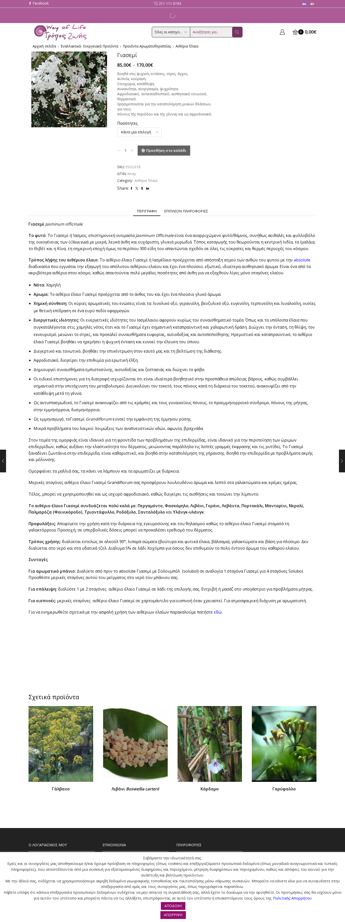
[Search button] (237, 32)
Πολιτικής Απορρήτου (292, 898)
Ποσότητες (127, 123)
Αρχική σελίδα (44, 46)
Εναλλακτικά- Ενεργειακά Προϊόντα (89, 46)
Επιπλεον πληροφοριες (186, 211)
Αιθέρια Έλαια (187, 46)
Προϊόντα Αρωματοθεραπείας (147, 46)
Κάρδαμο (210, 789)
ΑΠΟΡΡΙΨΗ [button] (173, 914)
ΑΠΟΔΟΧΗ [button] (173, 905)
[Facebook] (39, 4)
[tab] (146, 211)
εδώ (218, 612)
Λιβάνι (135, 789)
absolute (302, 260)
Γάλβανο (61, 789)
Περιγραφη (147, 211)
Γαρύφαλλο (284, 789)
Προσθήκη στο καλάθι (166, 150)
